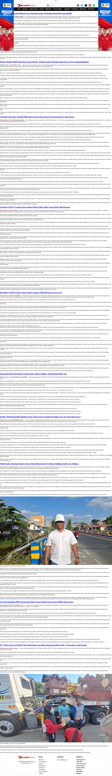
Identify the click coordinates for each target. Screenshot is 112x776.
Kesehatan (74, 9)
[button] (64, 5)
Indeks (41, 773)
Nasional (25, 9)
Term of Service (81, 763)
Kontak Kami (80, 765)
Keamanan (83, 9)
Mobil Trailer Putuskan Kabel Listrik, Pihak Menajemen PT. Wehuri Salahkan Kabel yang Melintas (39, 464)
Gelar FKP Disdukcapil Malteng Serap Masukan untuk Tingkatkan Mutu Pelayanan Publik (36, 13)
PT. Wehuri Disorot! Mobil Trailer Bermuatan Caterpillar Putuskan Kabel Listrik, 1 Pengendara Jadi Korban (43, 645)
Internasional (33, 9)
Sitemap (79, 769)
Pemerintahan (57, 9)
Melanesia (48, 9)
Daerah (41, 9)
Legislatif (67, 9)
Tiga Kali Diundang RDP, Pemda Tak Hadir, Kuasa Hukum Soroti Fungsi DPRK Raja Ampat (36, 602)
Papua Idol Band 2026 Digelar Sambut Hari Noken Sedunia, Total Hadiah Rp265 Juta (33, 374)
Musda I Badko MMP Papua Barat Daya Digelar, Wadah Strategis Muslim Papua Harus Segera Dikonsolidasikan (44, 62)
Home (19, 9)
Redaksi (78, 773)
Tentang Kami (80, 759)
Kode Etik (79, 761)
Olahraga (41, 767)
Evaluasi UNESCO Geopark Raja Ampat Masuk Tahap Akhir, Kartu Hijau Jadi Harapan (35, 207)
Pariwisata (91, 9)
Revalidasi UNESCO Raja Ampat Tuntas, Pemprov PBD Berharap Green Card (31, 293)
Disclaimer (79, 771)
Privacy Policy (80, 767)
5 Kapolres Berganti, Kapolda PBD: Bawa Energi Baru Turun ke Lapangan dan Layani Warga (37, 117)
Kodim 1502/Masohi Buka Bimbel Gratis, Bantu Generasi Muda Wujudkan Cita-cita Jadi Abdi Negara (40, 417)
